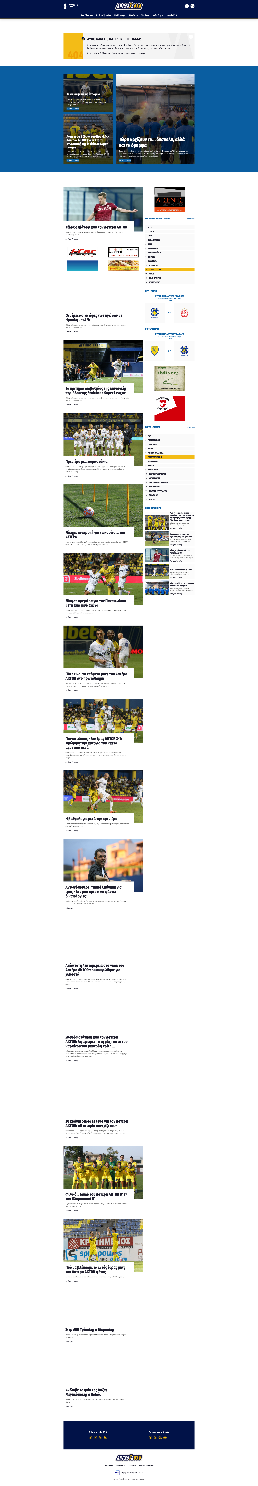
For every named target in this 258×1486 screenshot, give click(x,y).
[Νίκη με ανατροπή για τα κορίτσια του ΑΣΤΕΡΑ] (103, 510)
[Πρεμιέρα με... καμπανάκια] (103, 439)
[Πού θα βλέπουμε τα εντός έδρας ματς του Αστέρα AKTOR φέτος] (103, 1245)
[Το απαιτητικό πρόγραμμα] (157, 571)
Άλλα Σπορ (133, 15)
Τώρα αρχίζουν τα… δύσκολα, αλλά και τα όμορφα (152, 142)
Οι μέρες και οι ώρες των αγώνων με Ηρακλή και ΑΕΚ (94, 317)
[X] (155, 1438)
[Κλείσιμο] (191, 37)
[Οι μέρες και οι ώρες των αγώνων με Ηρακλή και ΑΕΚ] (103, 297)
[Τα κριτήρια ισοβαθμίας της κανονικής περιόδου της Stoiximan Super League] (103, 366)
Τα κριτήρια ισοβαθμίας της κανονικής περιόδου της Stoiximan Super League (96, 390)
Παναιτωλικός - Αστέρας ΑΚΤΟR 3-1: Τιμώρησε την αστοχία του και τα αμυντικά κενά (94, 743)
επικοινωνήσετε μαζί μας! (135, 53)
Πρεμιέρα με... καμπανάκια (87, 461)
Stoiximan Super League (157, 218)
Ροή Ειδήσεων (87, 15)
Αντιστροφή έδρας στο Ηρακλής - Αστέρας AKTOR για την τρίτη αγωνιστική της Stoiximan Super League (88, 142)
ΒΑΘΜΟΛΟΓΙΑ (191, 218)
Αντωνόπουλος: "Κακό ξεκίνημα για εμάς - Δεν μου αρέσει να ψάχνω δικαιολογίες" (94, 892)
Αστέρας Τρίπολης (103, 15)
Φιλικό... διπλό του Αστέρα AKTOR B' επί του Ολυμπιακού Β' (97, 1196)
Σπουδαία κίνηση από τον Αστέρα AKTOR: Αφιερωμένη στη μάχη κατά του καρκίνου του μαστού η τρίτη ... (96, 1041)
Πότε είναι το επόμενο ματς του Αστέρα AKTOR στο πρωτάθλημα (96, 676)
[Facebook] (90, 1438)
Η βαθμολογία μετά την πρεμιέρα (91, 818)
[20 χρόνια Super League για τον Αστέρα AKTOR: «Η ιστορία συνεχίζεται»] (103, 1097)
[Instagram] (100, 1438)
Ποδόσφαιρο (119, 15)
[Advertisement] (82, 252)
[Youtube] (105, 1438)
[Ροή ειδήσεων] (187, 6)
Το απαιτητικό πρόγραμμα (83, 94)
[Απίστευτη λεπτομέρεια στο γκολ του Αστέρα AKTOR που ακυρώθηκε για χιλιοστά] (103, 943)
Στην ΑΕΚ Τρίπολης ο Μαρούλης (90, 1329)
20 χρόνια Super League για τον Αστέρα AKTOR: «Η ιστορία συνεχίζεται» (97, 1123)
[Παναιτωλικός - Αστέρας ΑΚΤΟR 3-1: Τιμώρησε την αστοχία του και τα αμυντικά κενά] (103, 721)
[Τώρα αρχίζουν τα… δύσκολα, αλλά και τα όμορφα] (157, 588)
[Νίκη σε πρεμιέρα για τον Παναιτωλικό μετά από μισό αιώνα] (103, 579)
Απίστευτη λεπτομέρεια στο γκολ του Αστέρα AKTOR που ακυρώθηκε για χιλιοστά (95, 970)
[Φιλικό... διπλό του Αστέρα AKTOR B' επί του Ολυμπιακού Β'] (103, 1172)
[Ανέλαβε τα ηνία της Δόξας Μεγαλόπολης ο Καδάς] (103, 1372)
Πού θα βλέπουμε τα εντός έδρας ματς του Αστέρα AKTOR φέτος (95, 1269)
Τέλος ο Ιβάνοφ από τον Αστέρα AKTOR (96, 227)
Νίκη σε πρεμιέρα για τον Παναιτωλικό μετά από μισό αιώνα (96, 603)
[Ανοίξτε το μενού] (192, 6)
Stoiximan (145, 15)
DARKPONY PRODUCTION (138, 1479)
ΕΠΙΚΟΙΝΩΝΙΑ (109, 1466)
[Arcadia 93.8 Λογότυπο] (129, 6)
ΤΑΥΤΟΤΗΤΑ (132, 1466)
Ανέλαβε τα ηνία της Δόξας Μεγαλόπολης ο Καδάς (86, 1392)
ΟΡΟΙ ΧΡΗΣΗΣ (120, 1466)
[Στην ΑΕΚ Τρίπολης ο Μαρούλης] (103, 1311)
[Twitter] (95, 1438)
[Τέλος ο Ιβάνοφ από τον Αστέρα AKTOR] (103, 209)
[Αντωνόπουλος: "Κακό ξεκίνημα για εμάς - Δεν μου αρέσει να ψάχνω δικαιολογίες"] (103, 865)
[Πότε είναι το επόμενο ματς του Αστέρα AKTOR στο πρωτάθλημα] (103, 652)
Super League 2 (152, 427)
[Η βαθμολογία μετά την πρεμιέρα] (103, 796)
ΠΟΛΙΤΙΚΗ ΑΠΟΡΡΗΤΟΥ (146, 1466)
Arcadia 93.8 (171, 15)
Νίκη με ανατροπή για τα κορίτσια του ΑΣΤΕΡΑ (95, 534)
